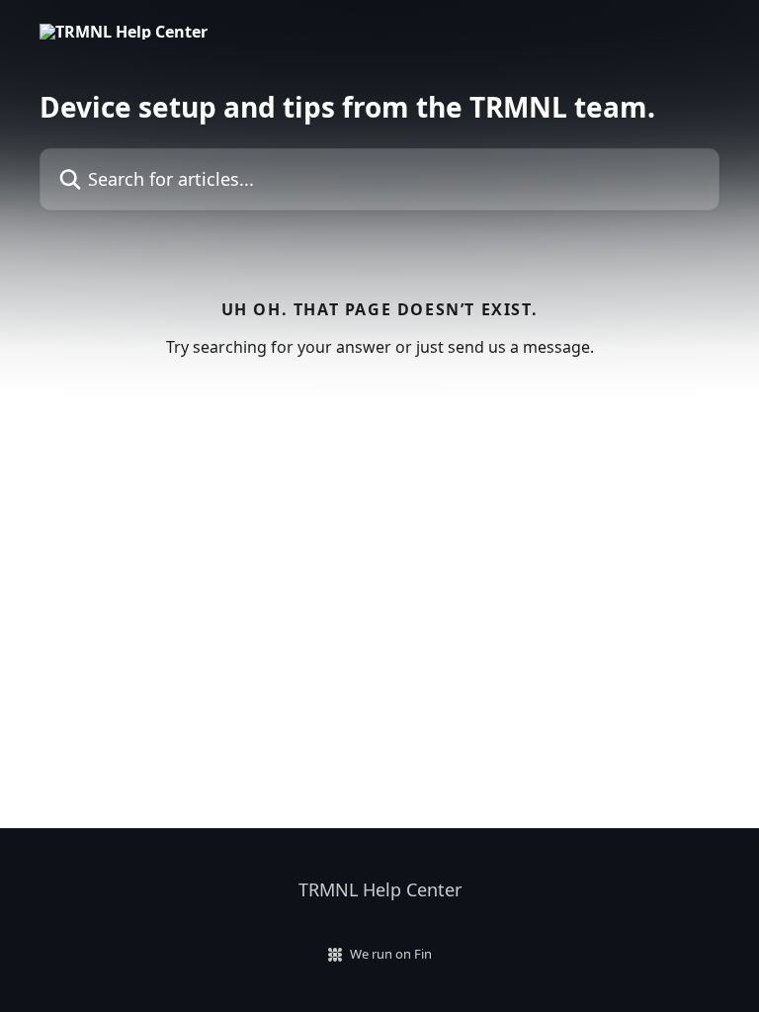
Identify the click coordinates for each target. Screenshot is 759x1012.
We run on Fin (391, 954)
